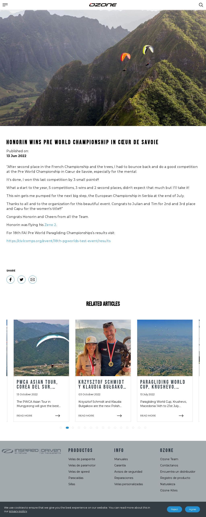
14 (139, 428)
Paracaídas (75, 478)
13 (133, 428)
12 (127, 428)
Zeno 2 (50, 225)
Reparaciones (123, 478)
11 (121, 428)
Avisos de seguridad (128, 471)
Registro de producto (175, 478)
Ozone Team (169, 459)
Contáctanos (169, 465)
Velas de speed (79, 471)
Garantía (120, 465)
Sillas (71, 484)
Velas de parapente (81, 459)
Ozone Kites (168, 490)
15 (145, 428)
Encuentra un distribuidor (177, 471)
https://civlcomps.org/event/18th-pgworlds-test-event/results (58, 241)
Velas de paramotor (82, 465)
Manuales (121, 459)
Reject (174, 509)
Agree (192, 509)
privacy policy (18, 511)
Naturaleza (167, 484)
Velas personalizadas (128, 484)
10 (115, 428)
